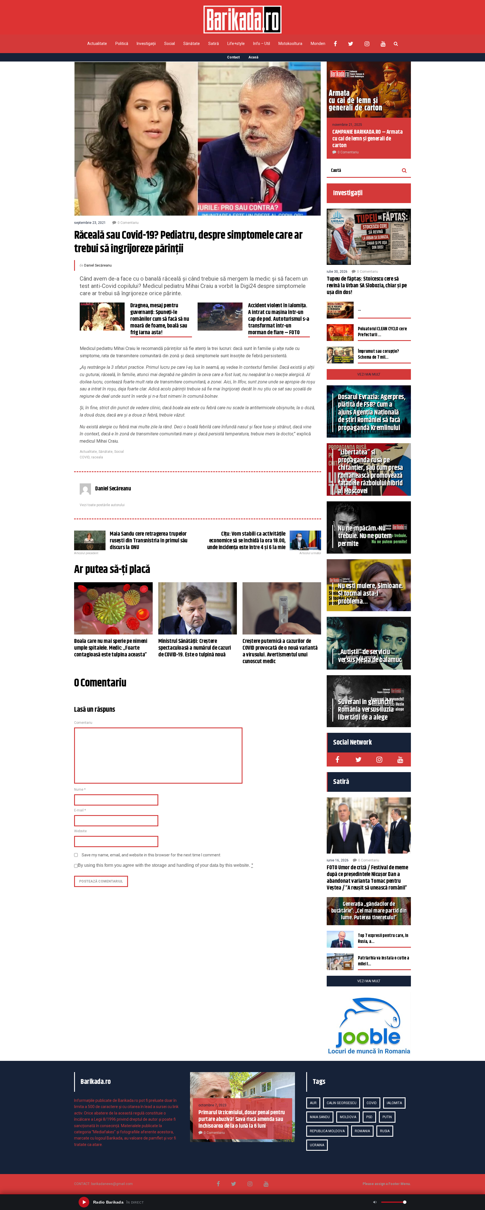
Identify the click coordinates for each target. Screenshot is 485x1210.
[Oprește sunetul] (375, 1202)
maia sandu (320, 1117)
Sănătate (191, 43)
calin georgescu (341, 1103)
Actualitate (97, 43)
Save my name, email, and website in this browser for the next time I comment (151, 855)
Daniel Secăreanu (98, 265)
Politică (121, 43)
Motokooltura (290, 43)
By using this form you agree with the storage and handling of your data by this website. (165, 865)
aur (313, 1103)
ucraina (317, 1145)
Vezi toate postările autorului (102, 505)
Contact (233, 57)
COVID (85, 457)
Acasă (253, 57)
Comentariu (83, 723)
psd (369, 1117)
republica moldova (327, 1131)
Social (169, 43)
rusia (385, 1131)
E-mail (80, 810)
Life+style (236, 43)
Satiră (213, 43)
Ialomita (394, 1103)
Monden (318, 43)
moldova (348, 1117)
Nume (80, 789)
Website (80, 831)
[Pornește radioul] (84, 1202)
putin (387, 1117)
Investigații (146, 43)
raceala (97, 457)
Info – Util (261, 43)
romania (362, 1131)
